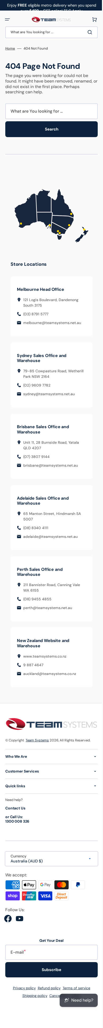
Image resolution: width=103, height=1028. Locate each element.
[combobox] (49, 32)
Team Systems (37, 740)
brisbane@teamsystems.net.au (50, 466)
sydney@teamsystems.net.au (49, 394)
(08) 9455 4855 (37, 599)
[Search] (87, 32)
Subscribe (49, 969)
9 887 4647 (33, 665)
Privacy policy (22, 988)
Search (49, 129)
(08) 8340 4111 (35, 528)
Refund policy (47, 988)
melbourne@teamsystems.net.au (52, 323)
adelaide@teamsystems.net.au (50, 537)
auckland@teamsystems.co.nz (49, 674)
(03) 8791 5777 (35, 314)
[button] (7, 19)
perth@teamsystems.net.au (47, 608)
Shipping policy (32, 995)
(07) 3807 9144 (36, 457)
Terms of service (74, 988)
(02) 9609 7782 (36, 386)
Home (10, 48)
